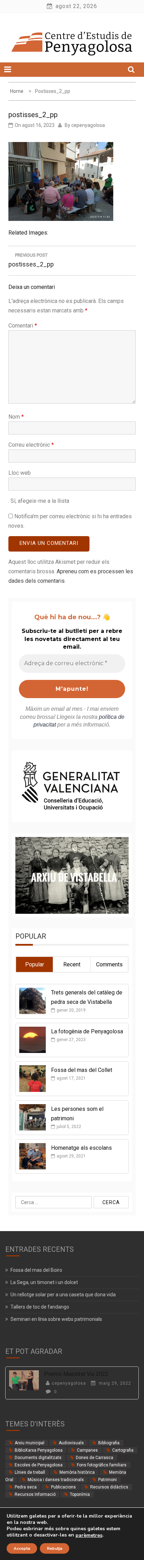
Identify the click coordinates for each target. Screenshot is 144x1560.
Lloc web (19, 473)
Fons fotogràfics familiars (102, 1465)
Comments (109, 964)
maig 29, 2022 (114, 1383)
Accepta (22, 1548)
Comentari (22, 325)
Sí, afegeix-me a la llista (39, 501)
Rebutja (54, 1548)
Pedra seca (26, 1487)
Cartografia (123, 1450)
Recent (71, 964)
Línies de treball (30, 1472)
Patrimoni (107, 1479)
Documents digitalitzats (38, 1457)
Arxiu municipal (29, 1442)
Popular (34, 964)
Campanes (87, 1450)
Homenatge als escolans (81, 1147)
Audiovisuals (71, 1442)
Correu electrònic (31, 444)
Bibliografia (109, 1442)
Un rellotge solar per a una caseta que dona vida (63, 1294)
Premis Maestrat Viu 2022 (76, 1374)
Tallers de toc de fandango (39, 1307)
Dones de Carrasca (94, 1457)
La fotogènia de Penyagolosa (87, 1031)
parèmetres (88, 1535)
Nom (16, 416)
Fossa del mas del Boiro (36, 1270)
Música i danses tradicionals (56, 1479)
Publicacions (63, 1487)
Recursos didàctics (109, 1487)
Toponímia (80, 1494)
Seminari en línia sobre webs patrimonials (56, 1319)
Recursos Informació (35, 1494)
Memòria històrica (77, 1472)
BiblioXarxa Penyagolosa (39, 1450)
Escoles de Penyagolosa (39, 1465)
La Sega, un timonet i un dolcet (44, 1282)
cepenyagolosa (88, 125)
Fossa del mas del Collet (81, 1070)
